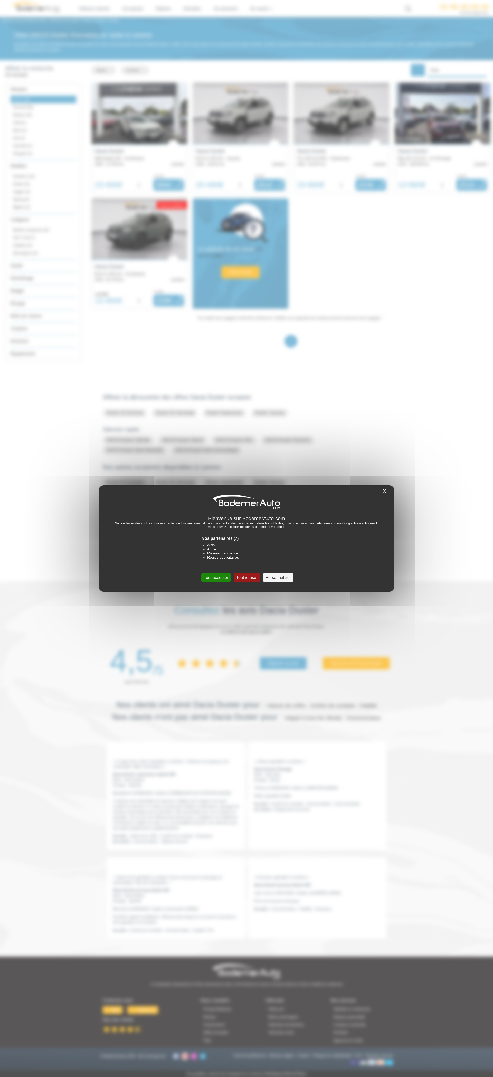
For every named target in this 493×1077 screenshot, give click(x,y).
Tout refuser (247, 577)
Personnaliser (278, 577)
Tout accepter (216, 577)
